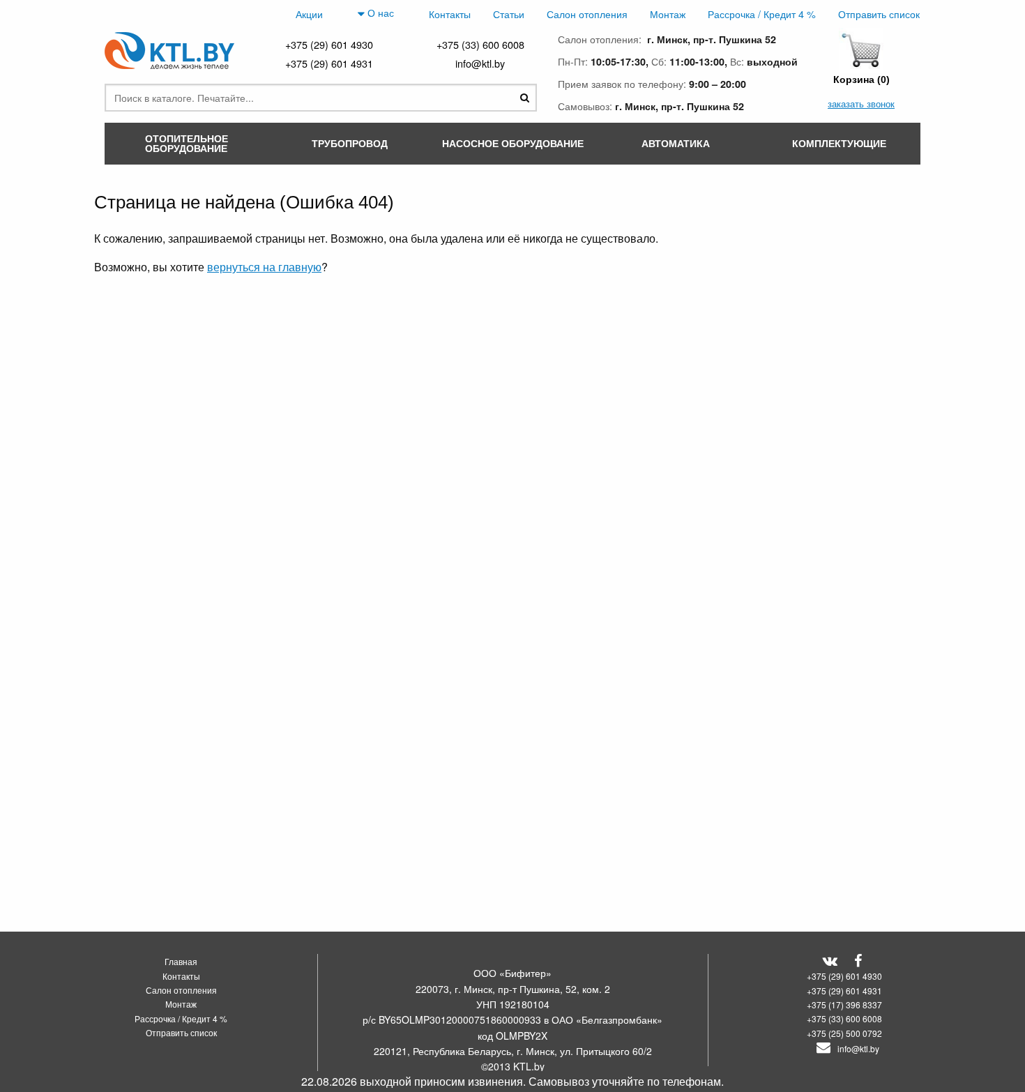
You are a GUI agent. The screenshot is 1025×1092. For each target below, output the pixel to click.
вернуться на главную (264, 267)
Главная (181, 961)
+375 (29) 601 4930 (329, 44)
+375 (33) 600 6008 (480, 44)
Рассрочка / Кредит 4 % (762, 13)
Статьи (508, 13)
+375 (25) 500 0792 (844, 1033)
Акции (309, 13)
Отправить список (879, 13)
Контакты (450, 13)
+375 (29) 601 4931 (329, 63)
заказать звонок (861, 103)
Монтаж (667, 13)
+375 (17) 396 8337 (844, 1004)
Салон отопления (587, 13)
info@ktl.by (480, 63)
